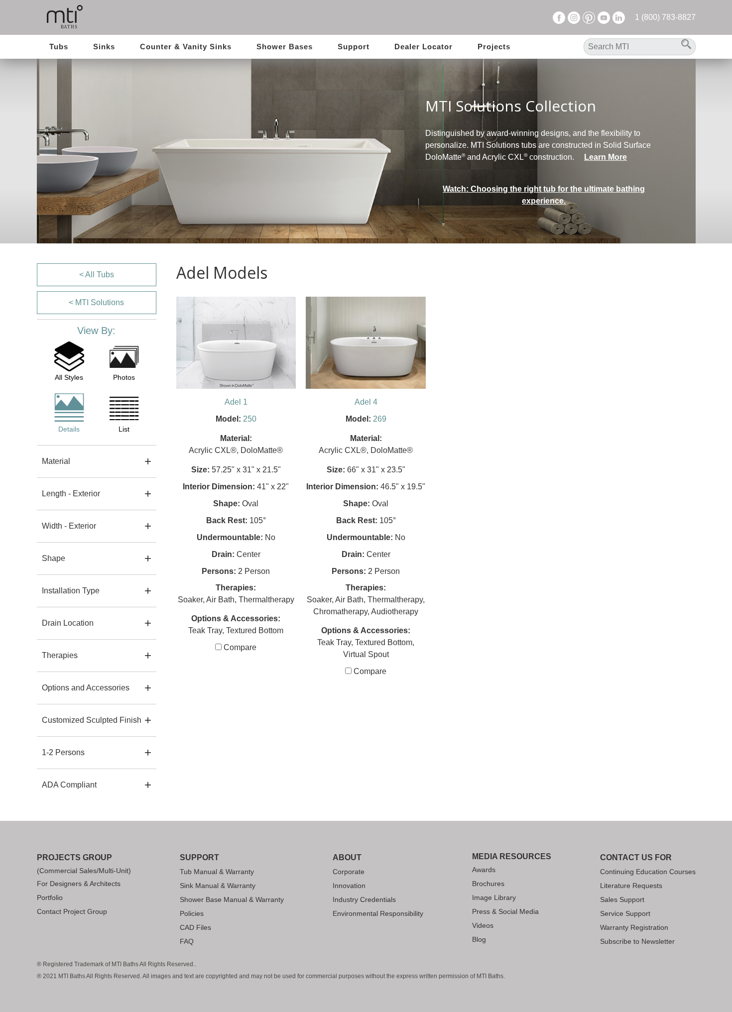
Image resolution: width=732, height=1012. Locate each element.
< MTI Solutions (96, 302)
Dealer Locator (423, 46)
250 (249, 419)
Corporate (349, 872)
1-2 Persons (63, 752)
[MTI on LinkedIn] (618, 17)
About (347, 857)
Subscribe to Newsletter (637, 941)
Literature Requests (631, 886)
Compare (239, 647)
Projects (494, 46)
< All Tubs (96, 274)
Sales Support (622, 899)
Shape (53, 558)
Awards (483, 870)
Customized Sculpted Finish (91, 720)
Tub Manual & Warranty (217, 872)
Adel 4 (366, 402)
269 (379, 419)
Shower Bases (284, 46)
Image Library (494, 897)
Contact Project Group (72, 911)
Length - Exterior (71, 493)
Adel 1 (236, 402)
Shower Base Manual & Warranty (232, 899)
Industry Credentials (364, 899)
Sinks (104, 46)
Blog (479, 939)
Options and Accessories (85, 687)
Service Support (625, 913)
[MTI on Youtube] (604, 17)
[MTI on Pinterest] (589, 17)
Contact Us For (636, 857)
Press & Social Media (505, 911)
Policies (192, 913)
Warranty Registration (634, 927)
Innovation (349, 886)
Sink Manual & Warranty (217, 886)
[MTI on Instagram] (574, 17)
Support (353, 46)
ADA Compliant (69, 785)
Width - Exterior (69, 526)
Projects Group (74, 857)
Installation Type (71, 590)
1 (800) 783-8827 (665, 17)
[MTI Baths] (65, 17)
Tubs (58, 46)
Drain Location (68, 623)
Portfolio (50, 897)
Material (56, 461)
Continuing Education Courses (648, 872)
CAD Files (195, 927)
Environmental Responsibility (378, 913)
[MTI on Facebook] (559, 17)
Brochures (488, 884)
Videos (482, 925)
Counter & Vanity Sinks (186, 46)
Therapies (60, 655)
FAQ (187, 941)
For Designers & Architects (79, 884)
